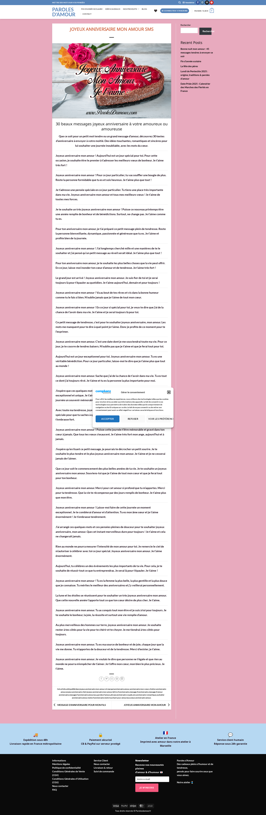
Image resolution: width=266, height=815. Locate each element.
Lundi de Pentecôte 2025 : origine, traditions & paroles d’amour (195, 75)
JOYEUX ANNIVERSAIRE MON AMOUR (145, 705)
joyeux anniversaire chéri (76, 692)
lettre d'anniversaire (121, 692)
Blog (144, 9)
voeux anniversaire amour (140, 698)
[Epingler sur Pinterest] (117, 678)
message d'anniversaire (139, 692)
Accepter (107, 419)
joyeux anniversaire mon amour (92, 689)
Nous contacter (60, 786)
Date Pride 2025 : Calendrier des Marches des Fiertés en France (195, 87)
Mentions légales (61, 764)
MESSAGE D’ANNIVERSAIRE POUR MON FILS (81, 705)
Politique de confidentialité (66, 767)
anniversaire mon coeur (139, 689)
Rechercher (186, 25)
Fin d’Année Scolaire (92, 9)
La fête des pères (189, 66)
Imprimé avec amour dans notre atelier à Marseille (165, 741)
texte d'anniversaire (96, 698)
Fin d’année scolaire (191, 61)
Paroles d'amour (63, 12)
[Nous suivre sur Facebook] (198, 2)
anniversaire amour (121, 689)
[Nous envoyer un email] (207, 2)
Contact (87, 14)
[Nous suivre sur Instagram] (202, 2)
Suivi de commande (104, 771)
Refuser (133, 419)
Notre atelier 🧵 (185, 782)
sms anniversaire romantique (144, 695)
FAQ (54, 789)
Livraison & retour (103, 767)
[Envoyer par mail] (111, 678)
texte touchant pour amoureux (117, 698)
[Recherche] (179, 2)
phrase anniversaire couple (121, 695)
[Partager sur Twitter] (106, 678)
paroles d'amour (103, 695)
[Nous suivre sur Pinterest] (212, 2)
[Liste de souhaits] (155, 10)
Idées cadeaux (112, 9)
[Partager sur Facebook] (101, 678)
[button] (168, 392)
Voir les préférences (159, 419)
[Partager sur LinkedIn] (122, 678)
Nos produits (130, 9)
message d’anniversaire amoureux (83, 695)
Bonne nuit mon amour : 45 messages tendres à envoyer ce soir (197, 52)
